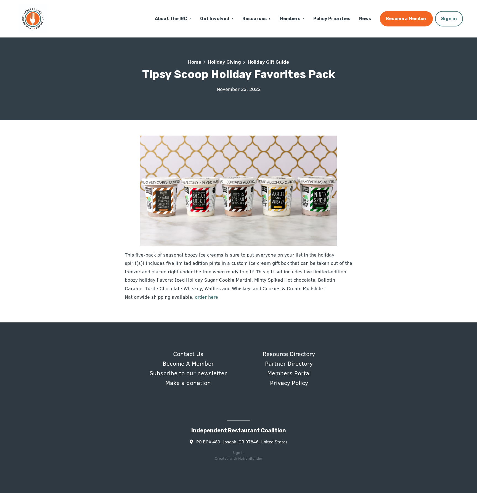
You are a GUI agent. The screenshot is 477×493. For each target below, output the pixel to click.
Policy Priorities (331, 18)
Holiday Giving (224, 61)
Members (290, 18)
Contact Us (188, 353)
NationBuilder (250, 458)
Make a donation (188, 382)
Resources (254, 18)
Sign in (449, 18)
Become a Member (406, 18)
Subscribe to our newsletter (188, 373)
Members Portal (289, 373)
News (365, 18)
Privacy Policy (289, 382)
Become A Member (188, 363)
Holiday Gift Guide (268, 61)
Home (194, 61)
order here (206, 296)
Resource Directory (289, 353)
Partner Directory (289, 363)
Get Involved (215, 18)
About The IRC (171, 18)
